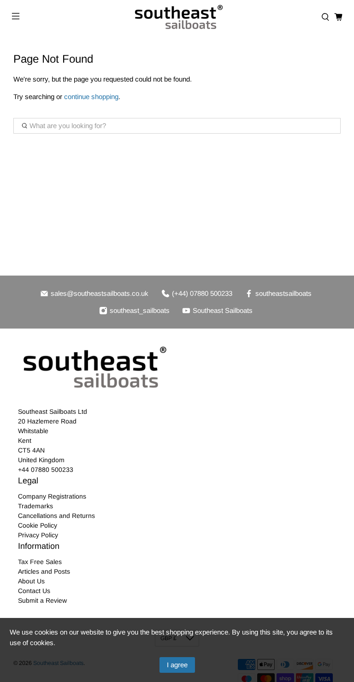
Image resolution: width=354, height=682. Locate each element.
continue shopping (91, 96)
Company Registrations (52, 496)
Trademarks (35, 506)
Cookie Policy (37, 525)
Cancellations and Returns (56, 515)
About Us (31, 581)
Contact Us (34, 590)
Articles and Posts (44, 571)
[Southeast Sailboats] (177, 17)
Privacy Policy (38, 535)
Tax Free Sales (40, 561)
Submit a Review (42, 600)
